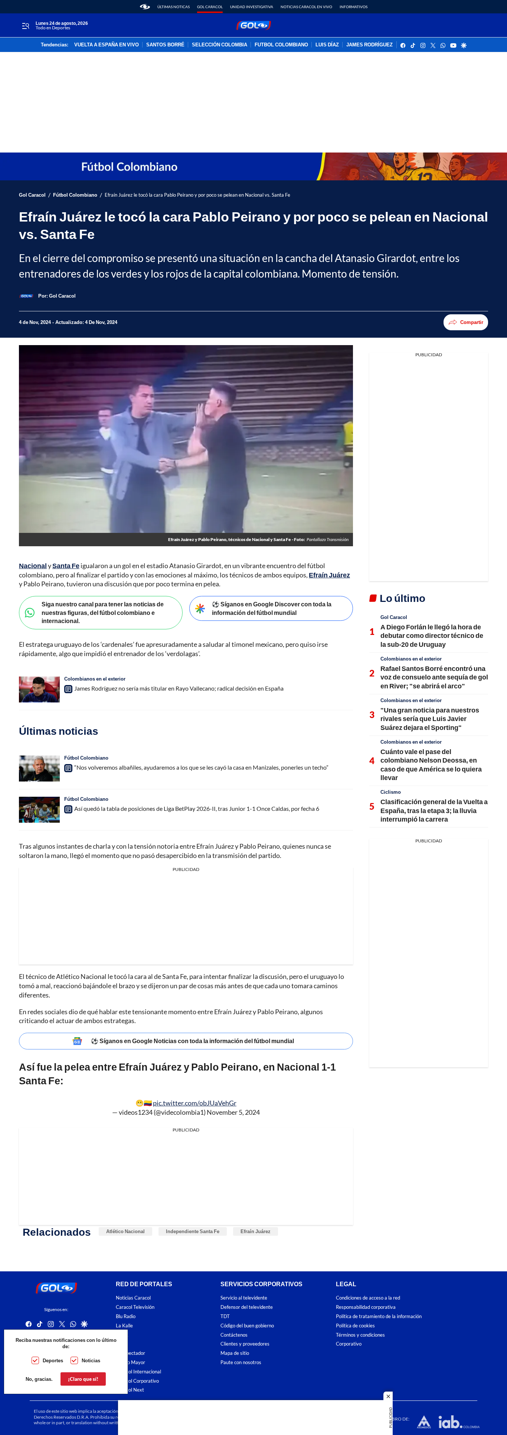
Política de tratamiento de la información (379, 1316)
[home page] (145, 7)
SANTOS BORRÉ (165, 45)
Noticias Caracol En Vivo (306, 7)
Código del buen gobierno (247, 1325)
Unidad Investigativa (251, 7)
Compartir (471, 322)
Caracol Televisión (135, 1307)
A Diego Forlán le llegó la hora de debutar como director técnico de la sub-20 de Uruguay (431, 635)
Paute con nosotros (240, 1362)
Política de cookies (355, 1325)
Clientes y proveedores (244, 1343)
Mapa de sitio (234, 1353)
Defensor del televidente (246, 1307)
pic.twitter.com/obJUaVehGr (194, 1103)
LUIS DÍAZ (327, 45)
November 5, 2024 (233, 1112)
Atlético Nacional (125, 1231)
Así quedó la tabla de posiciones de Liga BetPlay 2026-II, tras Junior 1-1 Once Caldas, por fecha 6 (196, 808)
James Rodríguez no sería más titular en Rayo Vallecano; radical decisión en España (179, 688)
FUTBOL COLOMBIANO (281, 45)
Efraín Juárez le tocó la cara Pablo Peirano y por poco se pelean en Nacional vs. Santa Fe (197, 195)
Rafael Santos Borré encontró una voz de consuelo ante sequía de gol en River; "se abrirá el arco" (434, 677)
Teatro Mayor (130, 1362)
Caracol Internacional (138, 1371)
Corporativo (349, 1343)
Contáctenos (234, 1335)
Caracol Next (130, 1390)
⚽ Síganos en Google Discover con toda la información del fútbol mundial (271, 608)
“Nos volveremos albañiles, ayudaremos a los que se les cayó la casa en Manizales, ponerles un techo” (201, 767)
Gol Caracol (210, 7)
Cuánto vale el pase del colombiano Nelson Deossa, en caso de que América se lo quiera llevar (431, 764)
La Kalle (124, 1325)
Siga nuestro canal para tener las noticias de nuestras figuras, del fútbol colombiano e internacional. (103, 612)
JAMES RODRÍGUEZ (369, 45)
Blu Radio (125, 1316)
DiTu (121, 1343)
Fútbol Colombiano (75, 195)
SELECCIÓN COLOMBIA (219, 45)
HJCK (122, 1335)
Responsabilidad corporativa (366, 1307)
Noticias (91, 1360)
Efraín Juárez (256, 1231)
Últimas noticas (173, 7)
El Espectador (130, 1353)
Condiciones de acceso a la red (368, 1297)
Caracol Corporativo (137, 1381)
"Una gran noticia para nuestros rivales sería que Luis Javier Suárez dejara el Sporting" (429, 718)
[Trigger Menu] (25, 26)
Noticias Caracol (133, 1297)
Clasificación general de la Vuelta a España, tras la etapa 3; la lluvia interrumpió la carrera (434, 810)
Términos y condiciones (360, 1335)
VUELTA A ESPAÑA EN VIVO (106, 45)
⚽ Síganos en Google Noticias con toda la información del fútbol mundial (192, 1040)
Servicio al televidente (243, 1297)
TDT (225, 1316)
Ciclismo (390, 792)
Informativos (353, 7)
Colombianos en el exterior (94, 679)
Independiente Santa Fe (192, 1231)
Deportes (53, 1360)
